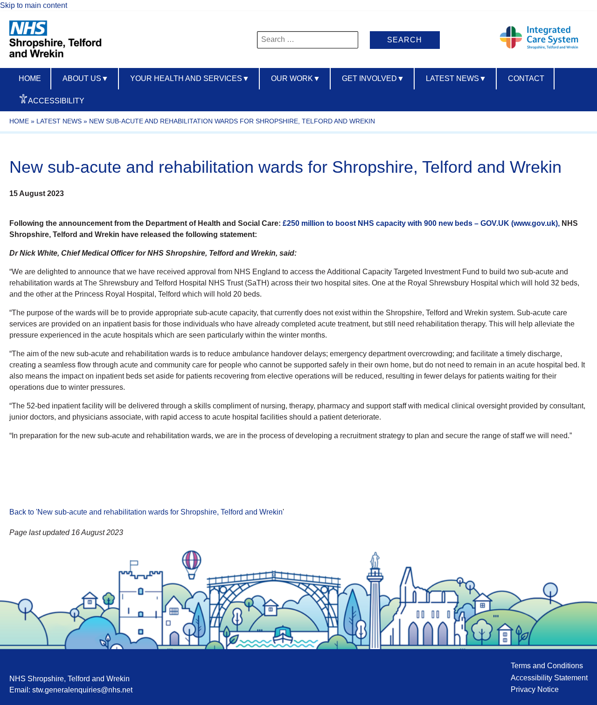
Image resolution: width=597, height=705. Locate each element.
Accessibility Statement (549, 678)
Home (30, 78)
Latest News (456, 78)
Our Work (295, 78)
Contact (526, 78)
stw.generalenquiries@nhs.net (82, 690)
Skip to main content (33, 5)
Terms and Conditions (547, 666)
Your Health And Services (190, 78)
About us (85, 78)
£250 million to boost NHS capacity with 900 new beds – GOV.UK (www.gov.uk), (422, 223)
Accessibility (56, 101)
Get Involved (373, 78)
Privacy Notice (535, 689)
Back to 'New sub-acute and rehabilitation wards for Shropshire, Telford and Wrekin (146, 512)
